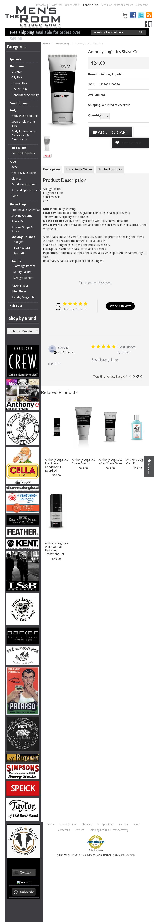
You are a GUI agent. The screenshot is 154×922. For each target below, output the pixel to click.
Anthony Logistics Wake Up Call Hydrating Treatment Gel (56, 548)
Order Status (72, 5)
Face (12, 161)
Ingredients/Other (79, 169)
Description (51, 169)
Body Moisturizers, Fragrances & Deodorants (23, 135)
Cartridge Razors (24, 266)
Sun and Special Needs (26, 190)
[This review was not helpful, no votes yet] (137, 376)
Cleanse (16, 178)
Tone (14, 196)
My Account (42, 5)
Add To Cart (113, 132)
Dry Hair (16, 71)
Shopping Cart (90, 5)
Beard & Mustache (23, 173)
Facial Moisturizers (23, 184)
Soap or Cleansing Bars (23, 123)
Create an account (122, 5)
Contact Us (142, 5)
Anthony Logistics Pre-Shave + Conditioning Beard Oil (56, 465)
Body (12, 110)
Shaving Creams (21, 215)
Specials (15, 59)
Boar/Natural (21, 247)
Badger (18, 242)
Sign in (105, 5)
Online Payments (96, 850)
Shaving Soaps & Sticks (22, 229)
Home (46, 43)
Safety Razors (22, 272)
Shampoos (16, 66)
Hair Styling (17, 148)
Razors (16, 261)
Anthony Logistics (112, 74)
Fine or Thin (19, 89)
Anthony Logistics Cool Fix (137, 461)
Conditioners (18, 103)
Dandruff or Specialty (25, 95)
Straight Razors (23, 278)
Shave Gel (17, 221)
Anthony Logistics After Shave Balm (110, 461)
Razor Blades (20, 285)
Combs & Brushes (23, 153)
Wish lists (57, 5)
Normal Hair (19, 83)
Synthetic (19, 253)
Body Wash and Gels (24, 116)
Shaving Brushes (23, 237)
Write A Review (120, 306)
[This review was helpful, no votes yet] (130, 376)
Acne (14, 167)
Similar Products (110, 169)
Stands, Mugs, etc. (23, 297)
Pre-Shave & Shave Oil (26, 210)
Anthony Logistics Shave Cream (83, 461)
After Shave (18, 291)
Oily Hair (16, 77)
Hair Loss (16, 305)
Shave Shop (17, 204)
